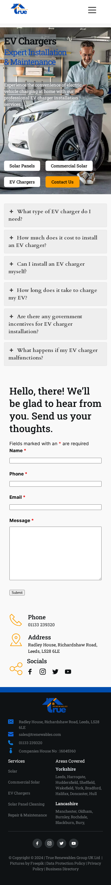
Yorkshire (66, 769)
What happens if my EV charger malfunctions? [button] (53, 354)
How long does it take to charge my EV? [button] (52, 294)
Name (17, 450)
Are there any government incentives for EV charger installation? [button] (45, 324)
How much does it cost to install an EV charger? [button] (52, 241)
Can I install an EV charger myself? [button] (46, 267)
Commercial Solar (24, 782)
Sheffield (87, 782)
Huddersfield (67, 782)
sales (23, 734)
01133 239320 (30, 742)
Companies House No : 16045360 (47, 750)
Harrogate (76, 776)
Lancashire (67, 803)
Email (17, 497)
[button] (92, 10)
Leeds (60, 776)
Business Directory (62, 868)
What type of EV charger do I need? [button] (49, 215)
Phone (18, 474)
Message (21, 520)
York (79, 787)
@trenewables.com (44, 734)
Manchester (66, 811)
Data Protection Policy (65, 863)
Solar (12, 771)
